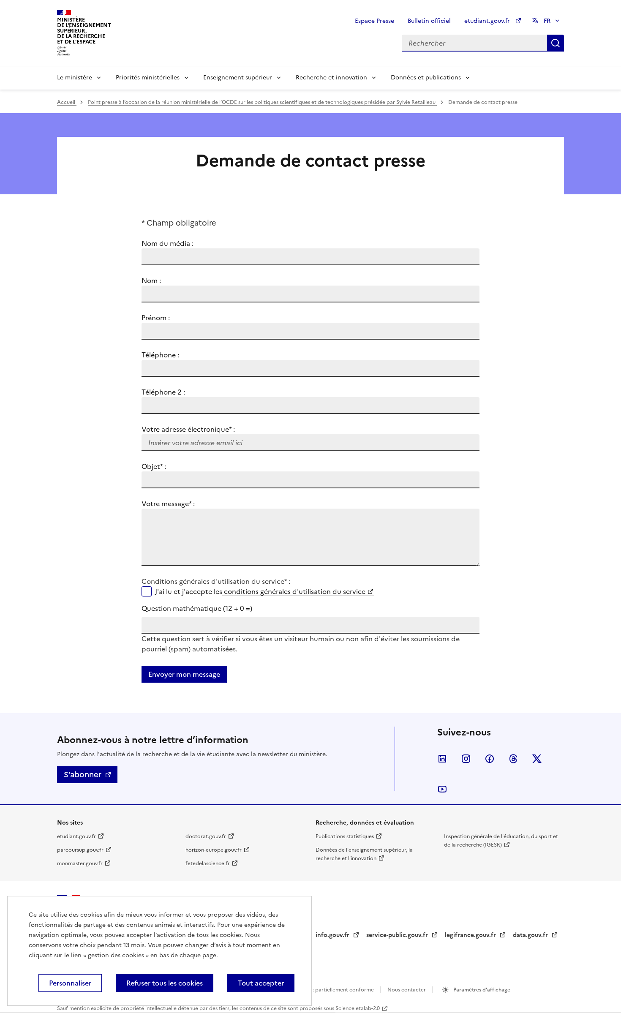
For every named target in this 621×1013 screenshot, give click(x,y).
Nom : (151, 280)
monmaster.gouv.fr (80, 863)
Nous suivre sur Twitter (536, 758)
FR (547, 20)
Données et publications (426, 77)
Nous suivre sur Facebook (489, 758)
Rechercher (555, 43)
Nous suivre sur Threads (513, 758)
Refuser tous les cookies (164, 983)
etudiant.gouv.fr (488, 20)
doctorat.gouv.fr (205, 836)
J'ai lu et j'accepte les (260, 591)
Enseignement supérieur (237, 77)
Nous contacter (407, 990)
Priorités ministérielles (148, 77)
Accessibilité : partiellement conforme (328, 990)
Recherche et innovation (331, 77)
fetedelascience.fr (207, 863)
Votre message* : (168, 503)
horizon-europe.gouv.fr (213, 850)
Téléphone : (160, 355)
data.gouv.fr (531, 935)
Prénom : (156, 318)
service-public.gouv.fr (398, 935)
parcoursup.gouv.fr (80, 850)
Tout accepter (261, 983)
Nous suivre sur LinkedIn (442, 758)
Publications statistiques (345, 836)
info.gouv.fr (333, 935)
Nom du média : (167, 243)
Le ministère (74, 77)
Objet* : (164, 466)
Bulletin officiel (429, 20)
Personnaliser (70, 983)
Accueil (66, 102)
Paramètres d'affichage (481, 990)
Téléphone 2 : (163, 392)
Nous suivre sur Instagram (466, 758)
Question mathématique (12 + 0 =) (197, 608)
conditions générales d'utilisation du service (293, 591)
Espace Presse (374, 20)
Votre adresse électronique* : (188, 429)
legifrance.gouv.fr (471, 935)
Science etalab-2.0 (357, 1008)
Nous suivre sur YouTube (442, 789)
